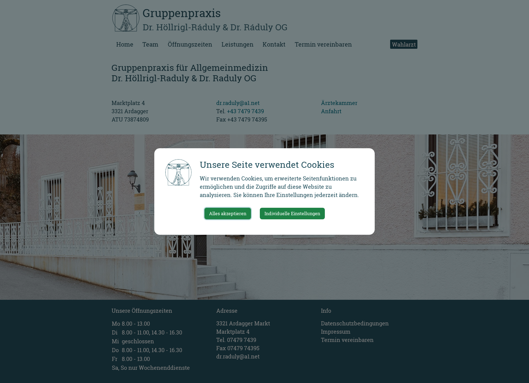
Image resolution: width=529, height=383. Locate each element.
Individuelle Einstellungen (292, 213)
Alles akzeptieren (227, 213)
